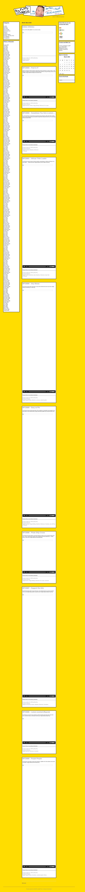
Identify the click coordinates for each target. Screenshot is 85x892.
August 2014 (6, 216)
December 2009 (7, 283)
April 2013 (6, 235)
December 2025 (7, 54)
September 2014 (7, 215)
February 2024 (6, 80)
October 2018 (6, 156)
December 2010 (7, 268)
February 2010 (6, 280)
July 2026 (6, 46)
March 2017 (6, 179)
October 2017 (6, 171)
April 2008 (6, 306)
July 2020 (6, 131)
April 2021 (6, 121)
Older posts (24, 883)
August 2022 (6, 102)
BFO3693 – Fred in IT (30, 68)
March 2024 (6, 79)
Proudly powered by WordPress (32, 888)
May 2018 (6, 162)
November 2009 (7, 284)
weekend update (43, 400)
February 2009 (6, 294)
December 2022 (7, 97)
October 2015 (6, 199)
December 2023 (7, 83)
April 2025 (6, 64)
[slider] (53, 97)
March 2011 (6, 265)
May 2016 (6, 191)
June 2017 (6, 175)
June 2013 (6, 233)
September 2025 (7, 58)
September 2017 (7, 172)
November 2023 (7, 84)
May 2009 (6, 291)
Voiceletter (47, 523)
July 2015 (6, 203)
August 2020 (6, 130)
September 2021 (7, 115)
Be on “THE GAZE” (63, 46)
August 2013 (6, 230)
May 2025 (6, 62)
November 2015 (7, 198)
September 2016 (7, 186)
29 (64, 70)
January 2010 (6, 281)
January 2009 (6, 296)
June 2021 (6, 118)
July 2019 (6, 146)
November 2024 (7, 69)
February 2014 (6, 223)
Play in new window (29, 100)
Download (35, 100)
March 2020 (6, 136)
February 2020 (6, 137)
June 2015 (6, 204)
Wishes (45, 875)
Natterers (5, 32)
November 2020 (7, 127)
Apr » (63, 73)
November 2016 (7, 184)
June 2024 (6, 75)
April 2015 (6, 206)
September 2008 (7, 300)
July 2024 (6, 74)
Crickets (28, 59)
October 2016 (6, 185)
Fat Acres (6, 27)
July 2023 (6, 89)
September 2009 (7, 286)
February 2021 (6, 123)
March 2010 (6, 279)
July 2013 (6, 231)
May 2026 (6, 48)
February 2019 (6, 152)
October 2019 (6, 142)
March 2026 (6, 50)
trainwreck (47, 580)
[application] (39, 97)
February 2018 (6, 166)
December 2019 (7, 140)
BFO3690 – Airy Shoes (31, 284)
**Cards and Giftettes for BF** (65, 45)
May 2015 (6, 205)
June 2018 (6, 161)
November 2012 (7, 241)
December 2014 (7, 211)
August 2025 (6, 59)
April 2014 (6, 221)
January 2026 (6, 53)
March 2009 (6, 293)
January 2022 (6, 110)
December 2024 (7, 68)
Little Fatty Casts (7, 30)
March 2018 (6, 165)
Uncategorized (6, 38)
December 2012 (7, 240)
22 (64, 68)
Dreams (27, 580)
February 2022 (6, 109)
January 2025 (6, 67)
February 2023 (6, 94)
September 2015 (7, 200)
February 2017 (6, 180)
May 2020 (6, 134)
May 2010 (6, 277)
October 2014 (6, 214)
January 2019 (6, 153)
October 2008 (6, 299)
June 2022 (6, 104)
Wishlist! (60, 50)
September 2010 (7, 272)
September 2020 (7, 129)
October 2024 (6, 71)
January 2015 (6, 210)
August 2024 (6, 73)
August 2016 (6, 187)
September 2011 (7, 258)
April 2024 (6, 78)
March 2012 (6, 250)
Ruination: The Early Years (9, 35)
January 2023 (6, 96)
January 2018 (6, 167)
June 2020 (6, 133)
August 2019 (6, 144)
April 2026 (6, 49)
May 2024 (6, 77)
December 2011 (7, 254)
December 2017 (7, 168)
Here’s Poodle (6, 29)
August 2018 (6, 159)
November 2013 (7, 227)
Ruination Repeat (7, 34)
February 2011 (6, 266)
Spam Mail (47, 274)
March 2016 (6, 193)
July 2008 (6, 303)
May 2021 (6, 119)
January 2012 (6, 253)
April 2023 (6, 92)
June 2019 (6, 147)
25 (71, 68)
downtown (27, 105)
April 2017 (6, 178)
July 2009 (6, 288)
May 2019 (6, 148)
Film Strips (6, 28)
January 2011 (6, 267)
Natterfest (32, 149)
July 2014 (6, 217)
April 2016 (6, 192)
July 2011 (5, 260)
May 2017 (6, 177)
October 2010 (6, 271)
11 (71, 64)
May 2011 (6, 262)
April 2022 (6, 106)
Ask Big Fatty (28, 704)
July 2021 (6, 117)
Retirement (42, 105)
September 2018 (7, 158)
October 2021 (6, 114)
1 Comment (25, 151)
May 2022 (6, 105)
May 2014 (6, 219)
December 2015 (7, 197)
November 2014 (7, 212)
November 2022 (7, 98)
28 (62, 70)
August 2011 (6, 259)
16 (66, 66)
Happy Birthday (36, 105)
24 (69, 68)
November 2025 (7, 55)
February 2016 (6, 194)
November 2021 (7, 112)
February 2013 (6, 237)
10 (69, 64)
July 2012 (6, 246)
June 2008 (6, 304)
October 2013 (6, 228)
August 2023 (6, 87)
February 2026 (6, 52)
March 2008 (6, 308)
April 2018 (6, 164)
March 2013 (6, 236)
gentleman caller (32, 274)
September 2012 (7, 243)
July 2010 (6, 274)
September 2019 (7, 143)
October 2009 (6, 285)
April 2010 (6, 278)
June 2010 (6, 275)
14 (62, 66)
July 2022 (6, 103)
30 (66, 70)
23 (66, 68)
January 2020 (6, 139)
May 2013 (6, 234)
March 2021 (6, 122)
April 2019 (6, 149)
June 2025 (6, 61)
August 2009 (6, 287)
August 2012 (6, 244)
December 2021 (7, 111)
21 (62, 68)
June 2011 (6, 261)
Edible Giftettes (28, 27)
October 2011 (6, 256)
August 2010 (6, 273)
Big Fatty (36, 57)
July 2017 (6, 174)
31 (69, 70)
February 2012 (6, 252)
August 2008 (6, 302)
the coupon (46, 105)
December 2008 (7, 297)
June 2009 (6, 290)
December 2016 (7, 183)
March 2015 (6, 208)
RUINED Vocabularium (63, 49)
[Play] (24, 97)
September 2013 (7, 229)
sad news (38, 400)
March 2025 (6, 65)
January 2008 (6, 310)
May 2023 (6, 91)
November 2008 (7, 298)
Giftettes (27, 60)
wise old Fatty (52, 523)
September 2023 (7, 86)
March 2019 (6, 150)
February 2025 (6, 66)
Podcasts (28, 104)
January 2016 (6, 196)
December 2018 (7, 154)
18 (71, 66)
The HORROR (6, 36)
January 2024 (6, 81)
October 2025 (6, 56)
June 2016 (6, 190)
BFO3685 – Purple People (32, 758)
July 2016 (6, 189)
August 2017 (6, 173)
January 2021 (6, 124)
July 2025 (6, 60)
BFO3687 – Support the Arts (33, 588)
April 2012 (6, 249)
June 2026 (6, 47)
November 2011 (7, 255)
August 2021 (6, 116)
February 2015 (6, 209)
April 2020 (6, 135)
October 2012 (6, 242)
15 (64, 66)
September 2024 (7, 72)
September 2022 (7, 100)
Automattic (50, 888)
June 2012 (6, 247)
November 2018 (7, 155)
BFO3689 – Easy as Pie (31, 407)
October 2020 (6, 128)
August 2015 (6, 202)
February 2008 (6, 309)
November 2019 (7, 141)
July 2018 (6, 160)
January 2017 (6, 181)
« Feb (60, 73)
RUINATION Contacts (63, 48)
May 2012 (6, 248)
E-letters (27, 274)
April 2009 (6, 292)
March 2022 (6, 108)
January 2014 (6, 224)
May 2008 (6, 305)
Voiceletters (46, 704)
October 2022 (6, 99)
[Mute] (50, 97)
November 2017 (7, 169)
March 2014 (6, 222)
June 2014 (6, 218)
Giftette (31, 105)
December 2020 (7, 125)
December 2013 (7, 225)
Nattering (27, 751)
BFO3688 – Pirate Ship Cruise (34, 533)
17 (69, 66)
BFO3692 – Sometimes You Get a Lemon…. (39, 113)
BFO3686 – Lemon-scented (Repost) (36, 712)
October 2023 (6, 85)
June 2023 (6, 90)
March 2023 (6, 93)
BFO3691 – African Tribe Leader (34, 158)
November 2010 (7, 269)
